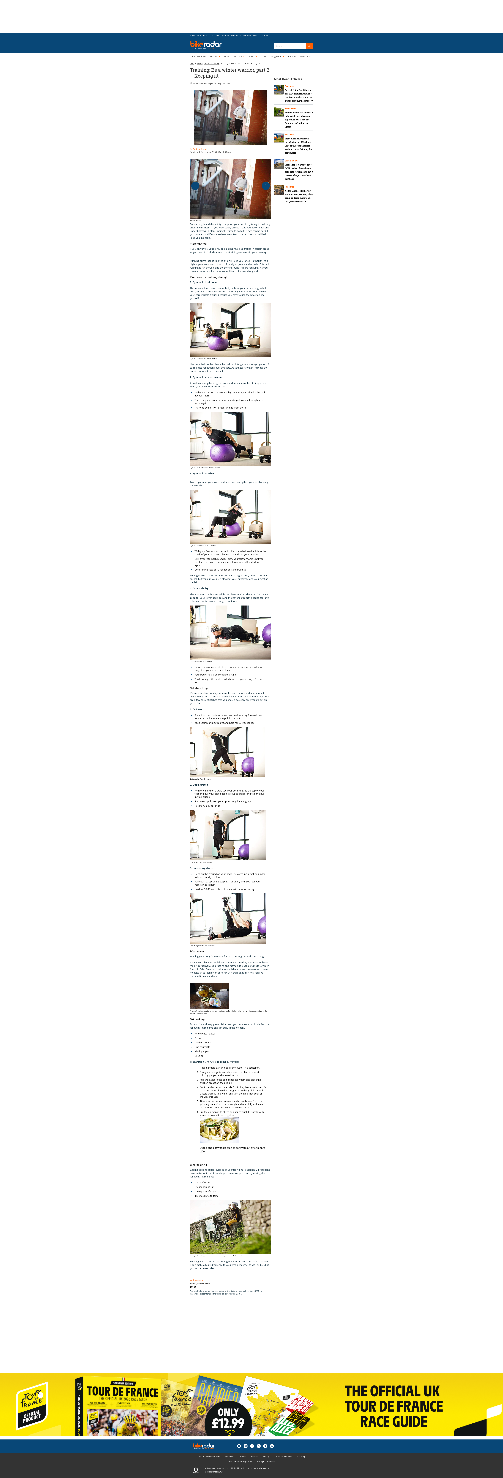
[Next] (266, 186)
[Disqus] (233, 1336)
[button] (230, 190)
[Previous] (195, 186)
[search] (309, 46)
